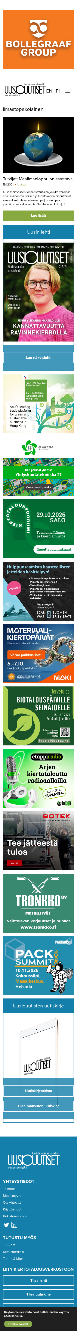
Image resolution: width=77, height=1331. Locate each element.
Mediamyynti (12, 1196)
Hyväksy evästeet (18, 1324)
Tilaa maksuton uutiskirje (39, 1106)
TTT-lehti (9, 1245)
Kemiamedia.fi (13, 1252)
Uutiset (22, 184)
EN (49, 91)
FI (58, 91)
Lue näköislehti (38, 357)
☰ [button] (68, 90)
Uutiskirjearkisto (38, 1091)
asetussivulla (13, 1316)
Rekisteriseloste (15, 1216)
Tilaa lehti (38, 1280)
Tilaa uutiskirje (38, 1294)
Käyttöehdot (12, 1209)
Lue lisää (38, 215)
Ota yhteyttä (12, 1202)
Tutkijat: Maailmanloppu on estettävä (38, 179)
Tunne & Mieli (13, 1259)
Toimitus (9, 1189)
